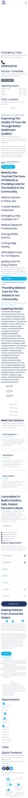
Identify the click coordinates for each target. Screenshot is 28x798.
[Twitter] (11, 768)
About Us (4, 712)
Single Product (5, 727)
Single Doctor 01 (6, 720)
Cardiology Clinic (6, 732)
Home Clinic (4, 707)
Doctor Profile (5, 710)
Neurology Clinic (5, 729)
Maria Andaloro (9, 476)
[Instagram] (7, 768)
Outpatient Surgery (6, 742)
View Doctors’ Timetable (7, 305)
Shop (3, 724)
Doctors (4, 717)
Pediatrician (5, 478)
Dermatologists (6, 457)
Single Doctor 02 (6, 722)
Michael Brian (8, 455)
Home (3, 702)
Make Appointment (13, 604)
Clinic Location (9, 99)
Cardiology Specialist (7, 437)
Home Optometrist (6, 705)
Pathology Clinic (5, 734)
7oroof (8, 775)
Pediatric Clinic (5, 737)
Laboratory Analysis (6, 739)
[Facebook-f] (4, 768)
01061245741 (9, 66)
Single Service (5, 715)
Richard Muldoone (10, 434)
